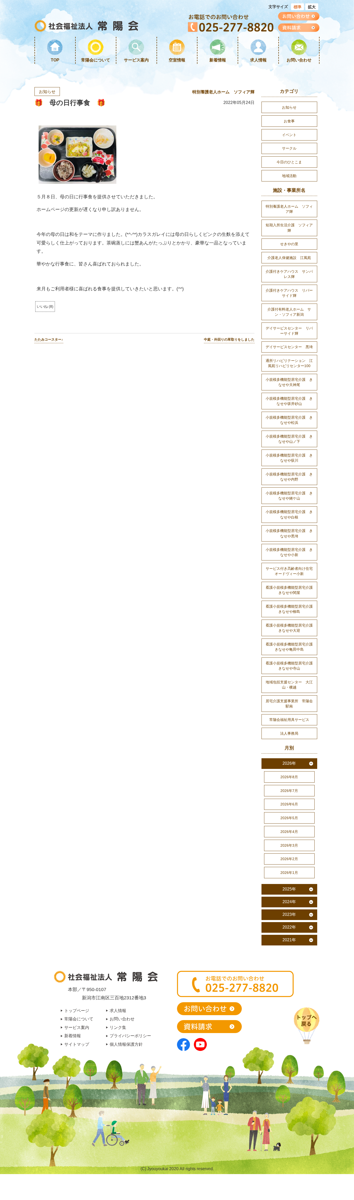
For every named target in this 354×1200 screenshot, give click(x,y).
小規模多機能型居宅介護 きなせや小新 (289, 552)
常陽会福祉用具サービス (289, 720)
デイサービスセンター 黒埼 (289, 347)
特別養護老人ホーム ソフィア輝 (223, 91)
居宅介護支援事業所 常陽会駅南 (289, 703)
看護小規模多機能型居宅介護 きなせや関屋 (291, 590)
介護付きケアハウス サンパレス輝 (289, 274)
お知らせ (47, 91)
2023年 (289, 914)
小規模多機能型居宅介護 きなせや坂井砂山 (289, 401)
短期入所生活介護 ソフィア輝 (289, 227)
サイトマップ (76, 1044)
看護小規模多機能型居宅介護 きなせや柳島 (291, 609)
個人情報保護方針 (126, 1044)
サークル (289, 148)
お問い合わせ (299, 60)
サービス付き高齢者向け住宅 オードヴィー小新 (291, 571)
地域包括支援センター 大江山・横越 (289, 684)
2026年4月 (289, 832)
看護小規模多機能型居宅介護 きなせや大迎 (291, 628)
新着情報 (217, 60)
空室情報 (177, 60)
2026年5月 (289, 818)
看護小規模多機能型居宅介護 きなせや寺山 (291, 665)
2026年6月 (289, 804)
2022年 (289, 927)
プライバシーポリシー (130, 1035)
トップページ (76, 1010)
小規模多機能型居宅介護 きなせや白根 (289, 514)
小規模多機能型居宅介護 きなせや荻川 (289, 457)
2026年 (289, 763)
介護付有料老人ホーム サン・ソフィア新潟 (289, 312)
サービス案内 (136, 60)
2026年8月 (289, 777)
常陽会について (95, 60)
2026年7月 (289, 791)
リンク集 (118, 1027)
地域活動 (289, 176)
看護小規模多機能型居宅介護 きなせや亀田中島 (291, 646)
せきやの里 (289, 244)
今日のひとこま (289, 162)
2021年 (289, 940)
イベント (289, 135)
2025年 (289, 889)
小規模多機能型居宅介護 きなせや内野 (289, 476)
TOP (55, 60)
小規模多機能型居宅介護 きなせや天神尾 (289, 382)
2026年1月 (289, 873)
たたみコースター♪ (48, 339)
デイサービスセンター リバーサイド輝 (289, 330)
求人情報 (258, 60)
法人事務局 (289, 733)
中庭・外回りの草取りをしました (229, 339)
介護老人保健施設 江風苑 (289, 258)
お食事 (289, 121)
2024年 (289, 902)
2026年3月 (289, 845)
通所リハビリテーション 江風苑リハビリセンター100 (289, 363)
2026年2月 (289, 859)
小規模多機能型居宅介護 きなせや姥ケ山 (289, 495)
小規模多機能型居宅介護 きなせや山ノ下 (289, 439)
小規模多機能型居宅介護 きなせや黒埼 (289, 533)
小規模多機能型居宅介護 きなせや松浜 (289, 420)
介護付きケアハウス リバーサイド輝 (289, 293)
